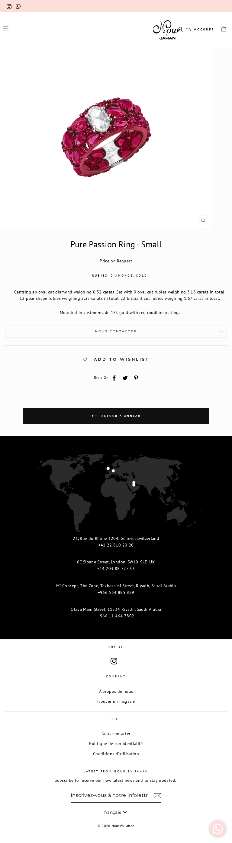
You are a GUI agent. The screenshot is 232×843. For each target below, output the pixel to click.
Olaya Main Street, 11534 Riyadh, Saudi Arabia (116, 609)
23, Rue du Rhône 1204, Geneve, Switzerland (116, 538)
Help (116, 719)
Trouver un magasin (116, 701)
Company (116, 676)
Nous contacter (116, 331)
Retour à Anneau (120, 415)
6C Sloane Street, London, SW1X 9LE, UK (116, 562)
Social (116, 647)
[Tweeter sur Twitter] (125, 377)
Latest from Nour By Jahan (116, 771)
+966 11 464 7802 (116, 616)
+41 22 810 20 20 (116, 545)
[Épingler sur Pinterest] (136, 377)
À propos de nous (116, 691)
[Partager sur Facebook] (114, 377)
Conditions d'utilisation (116, 753)
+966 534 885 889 (116, 592)
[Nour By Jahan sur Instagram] (114, 661)
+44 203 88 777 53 (116, 568)
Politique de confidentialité (116, 743)
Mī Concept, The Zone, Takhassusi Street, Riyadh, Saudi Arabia (116, 585)
